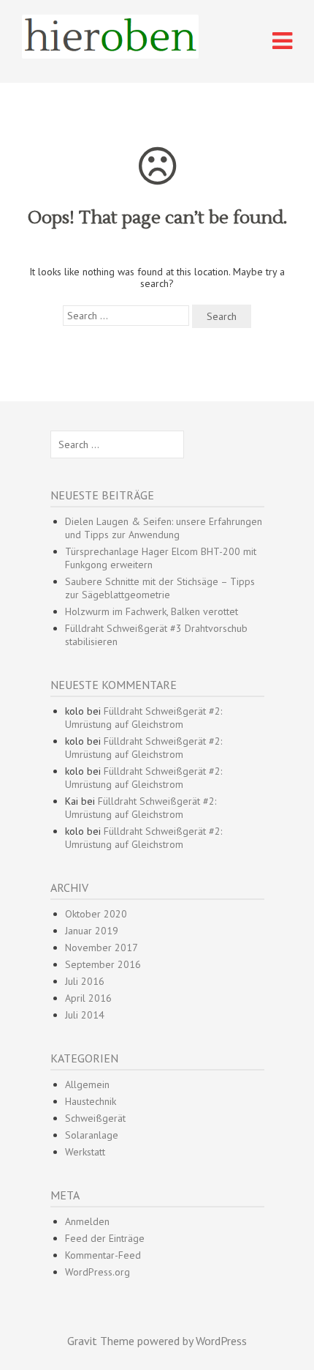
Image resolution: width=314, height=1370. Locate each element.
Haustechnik (90, 1101)
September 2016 (103, 964)
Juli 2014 (84, 1014)
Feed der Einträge (105, 1238)
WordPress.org (97, 1271)
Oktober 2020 (96, 913)
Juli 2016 (84, 981)
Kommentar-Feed (103, 1255)
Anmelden (87, 1221)
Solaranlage (91, 1135)
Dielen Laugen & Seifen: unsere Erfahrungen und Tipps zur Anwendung (163, 528)
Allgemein (87, 1084)
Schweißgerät (95, 1118)
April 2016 (88, 998)
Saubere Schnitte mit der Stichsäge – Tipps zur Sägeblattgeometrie (160, 588)
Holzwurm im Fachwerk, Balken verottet (151, 611)
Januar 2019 (91, 930)
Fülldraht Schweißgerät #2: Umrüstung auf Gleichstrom (143, 717)
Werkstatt (85, 1151)
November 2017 (101, 947)
